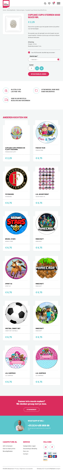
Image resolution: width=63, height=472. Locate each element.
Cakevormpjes (20, 10)
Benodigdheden (11, 10)
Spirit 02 (8, 284)
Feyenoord (9, 194)
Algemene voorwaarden (26, 468)
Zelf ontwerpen (7, 446)
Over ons (26, 451)
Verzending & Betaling (30, 448)
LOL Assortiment (42, 194)
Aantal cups (34, 56)
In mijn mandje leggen (38, 74)
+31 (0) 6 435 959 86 (38, 425)
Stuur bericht (31, 409)
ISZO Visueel (45, 468)
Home (4, 10)
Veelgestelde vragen (29, 446)
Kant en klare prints (9, 448)
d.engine (58, 468)
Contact (25, 454)
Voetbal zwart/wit (12, 328)
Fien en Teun (40, 148)
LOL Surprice (10, 373)
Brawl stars (10, 239)
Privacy (17, 468)
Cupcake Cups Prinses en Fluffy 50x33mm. (15, 148)
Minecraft (40, 239)
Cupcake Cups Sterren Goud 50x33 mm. (36, 10)
